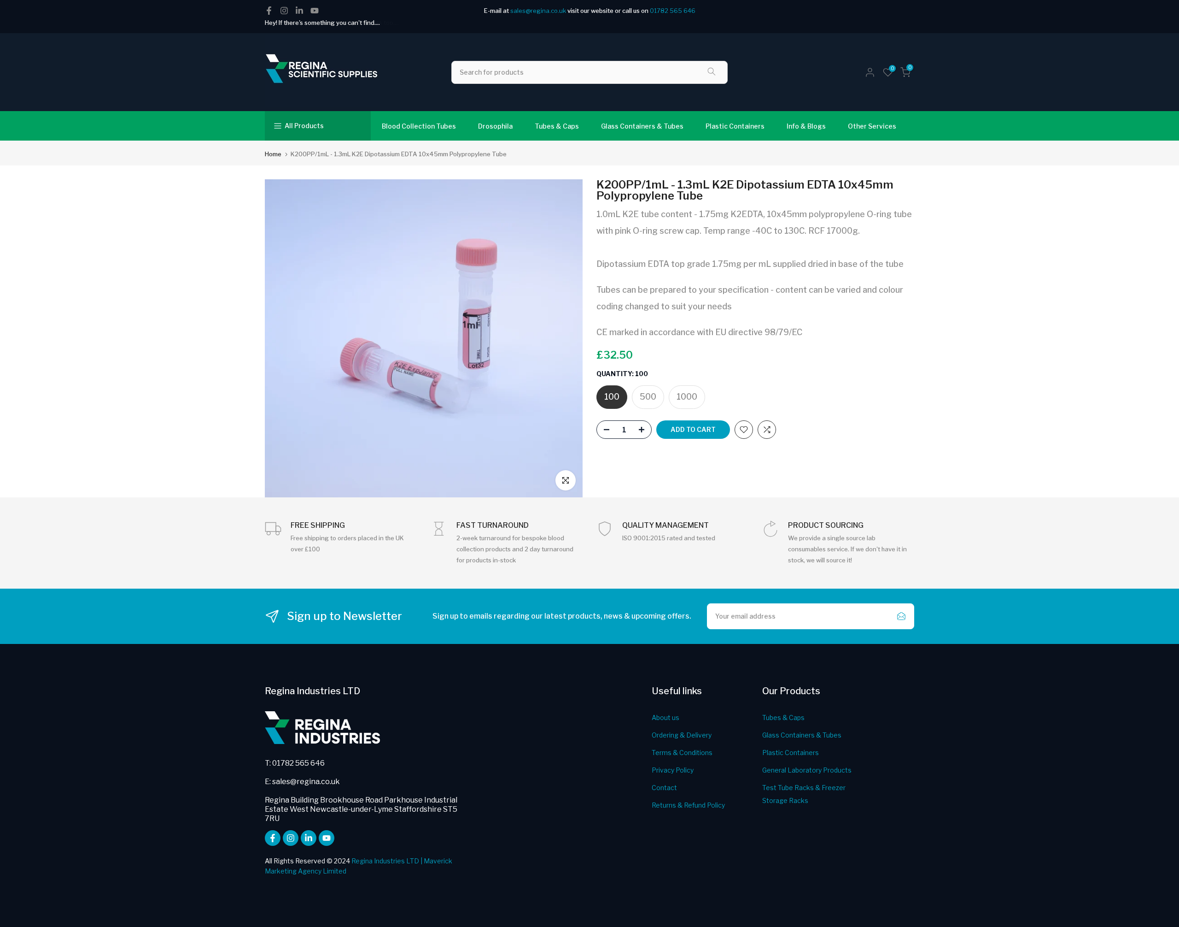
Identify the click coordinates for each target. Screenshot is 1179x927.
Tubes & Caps (557, 126)
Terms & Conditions (682, 752)
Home (273, 154)
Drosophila (495, 126)
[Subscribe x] (901, 616)
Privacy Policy (673, 770)
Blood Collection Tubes (419, 126)
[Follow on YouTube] (314, 10)
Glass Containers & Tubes (642, 126)
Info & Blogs (806, 126)
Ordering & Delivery (682, 735)
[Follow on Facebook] (269, 10)
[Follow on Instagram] (284, 10)
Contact (664, 787)
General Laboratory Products (807, 770)
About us (665, 717)
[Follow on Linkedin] (299, 10)
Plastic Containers (735, 126)
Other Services (872, 126)
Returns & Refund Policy (688, 805)
